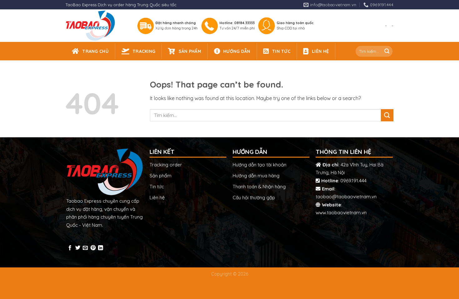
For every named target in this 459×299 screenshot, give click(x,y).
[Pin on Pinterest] (93, 248)
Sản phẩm (160, 176)
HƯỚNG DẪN (236, 51)
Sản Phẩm (190, 51)
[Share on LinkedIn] (100, 248)
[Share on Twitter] (77, 248)
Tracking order (166, 165)
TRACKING (143, 51)
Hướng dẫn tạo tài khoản (259, 165)
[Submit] (387, 51)
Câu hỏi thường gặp (254, 197)
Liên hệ (157, 197)
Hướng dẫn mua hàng (256, 176)
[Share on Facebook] (69, 248)
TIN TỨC (281, 51)
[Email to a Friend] (85, 248)
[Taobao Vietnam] (96, 25)
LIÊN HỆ (320, 51)
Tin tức (157, 187)
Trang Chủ (95, 51)
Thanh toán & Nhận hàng (259, 187)
